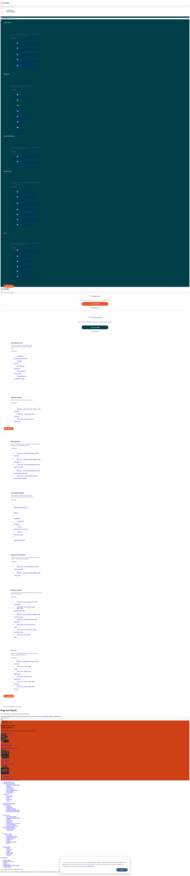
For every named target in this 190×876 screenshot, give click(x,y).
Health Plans (17, 52)
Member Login (95, 307)
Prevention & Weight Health (13, 785)
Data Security (10, 853)
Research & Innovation (9, 136)
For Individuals (10, 10)
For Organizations (10, 11)
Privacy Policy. (90, 866)
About (5, 233)
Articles (8, 840)
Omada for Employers (6, 733)
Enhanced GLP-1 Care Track (13, 823)
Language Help (7, 866)
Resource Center (7, 171)
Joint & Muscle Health (12, 790)
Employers (9, 806)
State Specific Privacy (9, 861)
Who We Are (7, 385)
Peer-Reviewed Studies (19, 200)
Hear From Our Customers (13, 811)
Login (8, 801)
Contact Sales (8, 286)
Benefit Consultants (11, 808)
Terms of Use (7, 864)
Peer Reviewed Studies (12, 836)
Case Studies (10, 835)
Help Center (17, 411)
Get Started (9, 799)
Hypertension (10, 787)
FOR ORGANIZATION (9, 803)
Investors (9, 855)
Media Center (10, 852)
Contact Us (9, 797)
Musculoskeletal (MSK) (12, 826)
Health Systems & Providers (20, 63)
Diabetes (9, 786)
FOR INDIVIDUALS (9, 782)
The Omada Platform (11, 816)
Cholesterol (9, 822)
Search (5, 430)
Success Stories (7, 384)
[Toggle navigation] (1, 8)
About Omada (7, 847)
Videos (8, 843)
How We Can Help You (9, 783)
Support (5, 388)
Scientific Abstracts (18, 207)
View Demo (96, 331)
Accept (122, 869)
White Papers (10, 839)
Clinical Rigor (17, 165)
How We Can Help (8, 334)
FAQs (5, 387)
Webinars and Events (11, 841)
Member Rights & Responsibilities (12, 865)
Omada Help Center (47, 716)
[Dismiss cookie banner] (127, 860)
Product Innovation (11, 828)
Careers (8, 851)
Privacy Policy (7, 860)
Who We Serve (7, 22)
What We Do (7, 74)
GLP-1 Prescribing (11, 824)
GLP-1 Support (10, 789)
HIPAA (5, 862)
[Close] (1, 5)
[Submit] (2, 719)
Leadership (16, 254)
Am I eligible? (94, 303)
